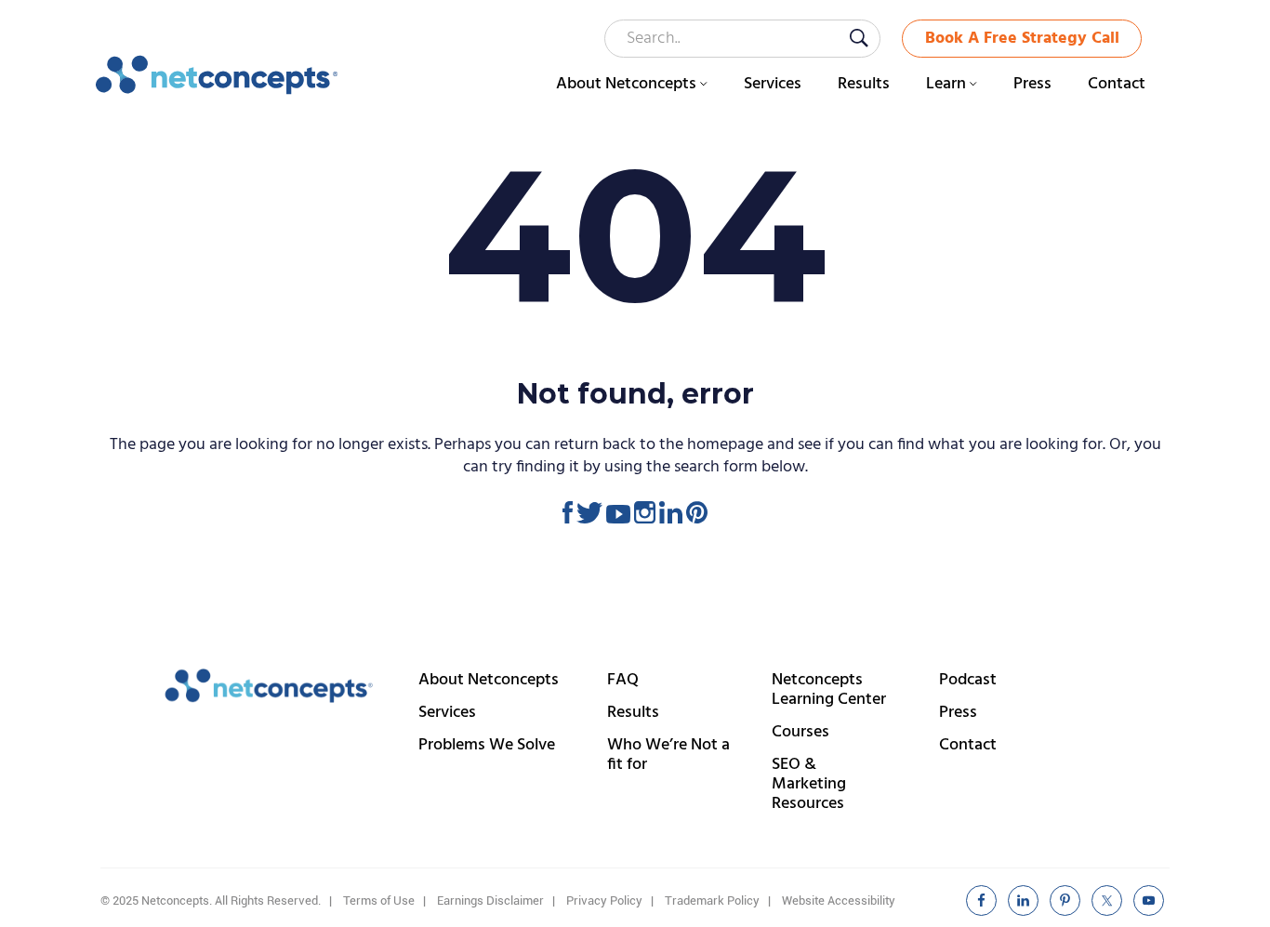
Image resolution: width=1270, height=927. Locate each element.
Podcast (968, 680)
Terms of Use (379, 900)
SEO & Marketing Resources (809, 784)
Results (633, 712)
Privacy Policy (604, 900)
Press (958, 712)
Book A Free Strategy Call (1022, 38)
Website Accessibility (838, 900)
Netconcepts (217, 75)
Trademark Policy (712, 900)
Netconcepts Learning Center (829, 690)
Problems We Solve (486, 745)
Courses (800, 732)
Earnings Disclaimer (490, 900)
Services (447, 712)
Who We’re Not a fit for (668, 755)
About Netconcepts (488, 680)
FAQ (623, 680)
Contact (968, 745)
